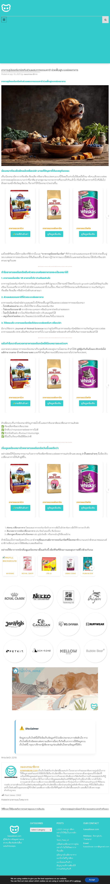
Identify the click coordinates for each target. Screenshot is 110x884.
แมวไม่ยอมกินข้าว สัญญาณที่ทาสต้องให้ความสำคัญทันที (66, 865)
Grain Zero (70, 573)
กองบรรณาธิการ (30, 74)
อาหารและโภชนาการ (19, 799)
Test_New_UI (63, 840)
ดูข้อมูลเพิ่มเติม (54, 234)
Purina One (88, 573)
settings (77, 881)
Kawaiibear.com (29, 770)
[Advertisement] (55, 43)
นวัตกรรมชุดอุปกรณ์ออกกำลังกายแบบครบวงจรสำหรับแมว (85, 809)
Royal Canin (27, 573)
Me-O (49, 573)
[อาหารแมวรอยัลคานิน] (54, 205)
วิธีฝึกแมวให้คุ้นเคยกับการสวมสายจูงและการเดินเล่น (22, 809)
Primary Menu (4, 19)
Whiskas (10, 573)
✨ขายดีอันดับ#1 (20, 234)
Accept (92, 879)
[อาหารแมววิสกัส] (88, 205)
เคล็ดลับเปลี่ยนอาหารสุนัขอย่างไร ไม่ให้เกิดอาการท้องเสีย (68, 847)
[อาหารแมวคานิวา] (20, 205)
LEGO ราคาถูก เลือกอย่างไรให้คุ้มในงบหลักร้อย (66, 832)
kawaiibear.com (14, 836)
